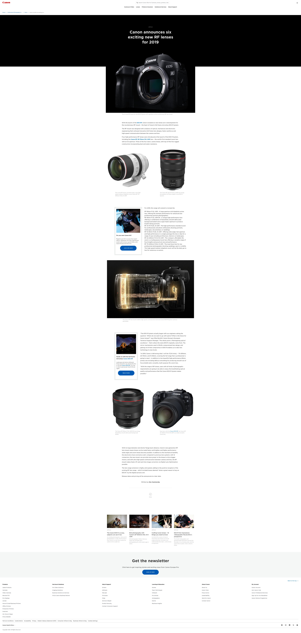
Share (150, 497)
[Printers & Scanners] (153, 7)
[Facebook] (282, 625)
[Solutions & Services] (167, 7)
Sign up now (150, 572)
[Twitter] (293, 625)
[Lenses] (140, 7)
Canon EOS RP (128, 358)
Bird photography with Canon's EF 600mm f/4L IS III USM (138, 534)
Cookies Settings (93, 621)
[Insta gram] (285, 625)
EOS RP (139, 122)
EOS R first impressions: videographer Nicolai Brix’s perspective (183, 534)
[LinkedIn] (289, 625)
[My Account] (297, 3)
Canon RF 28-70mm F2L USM (140, 139)
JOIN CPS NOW (128, 248)
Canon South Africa (8, 625)
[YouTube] (297, 625)
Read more (126, 373)
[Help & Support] (177, 7)
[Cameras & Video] (134, 7)
